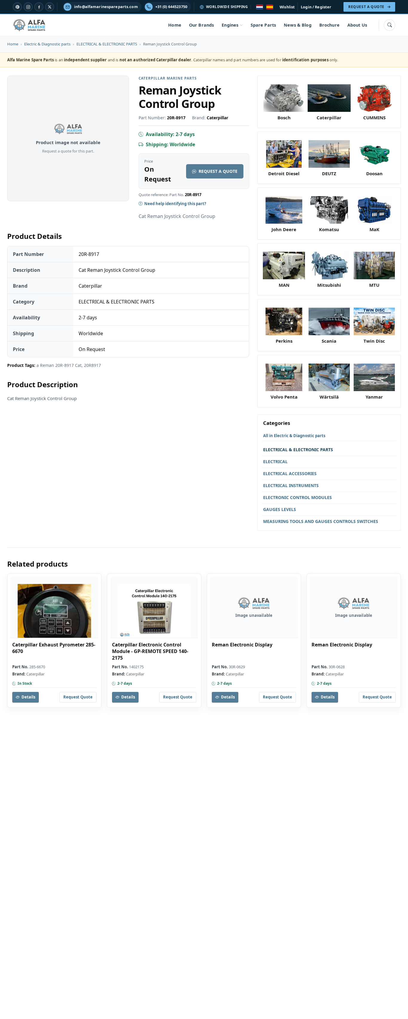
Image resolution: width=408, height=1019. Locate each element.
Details (28, 697)
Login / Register (316, 7)
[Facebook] (38, 6)
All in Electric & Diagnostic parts (294, 435)
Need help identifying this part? (175, 203)
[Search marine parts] (389, 25)
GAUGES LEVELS (279, 509)
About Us (357, 25)
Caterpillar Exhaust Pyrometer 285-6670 (53, 648)
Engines (230, 25)
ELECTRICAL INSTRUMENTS (291, 485)
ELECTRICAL (275, 461)
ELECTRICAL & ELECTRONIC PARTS (106, 44)
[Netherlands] (259, 7)
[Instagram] (28, 6)
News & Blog (298, 25)
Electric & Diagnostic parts (47, 44)
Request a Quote (218, 171)
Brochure (329, 25)
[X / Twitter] (49, 6)
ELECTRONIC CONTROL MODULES (297, 497)
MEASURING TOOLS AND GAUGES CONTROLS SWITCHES (320, 521)
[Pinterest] (17, 6)
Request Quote (78, 697)
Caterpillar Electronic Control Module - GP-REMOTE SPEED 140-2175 (150, 651)
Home (174, 25)
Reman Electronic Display (242, 645)
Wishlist (287, 7)
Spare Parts (263, 25)
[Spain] (269, 7)
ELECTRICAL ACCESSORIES (290, 473)
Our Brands (201, 25)
